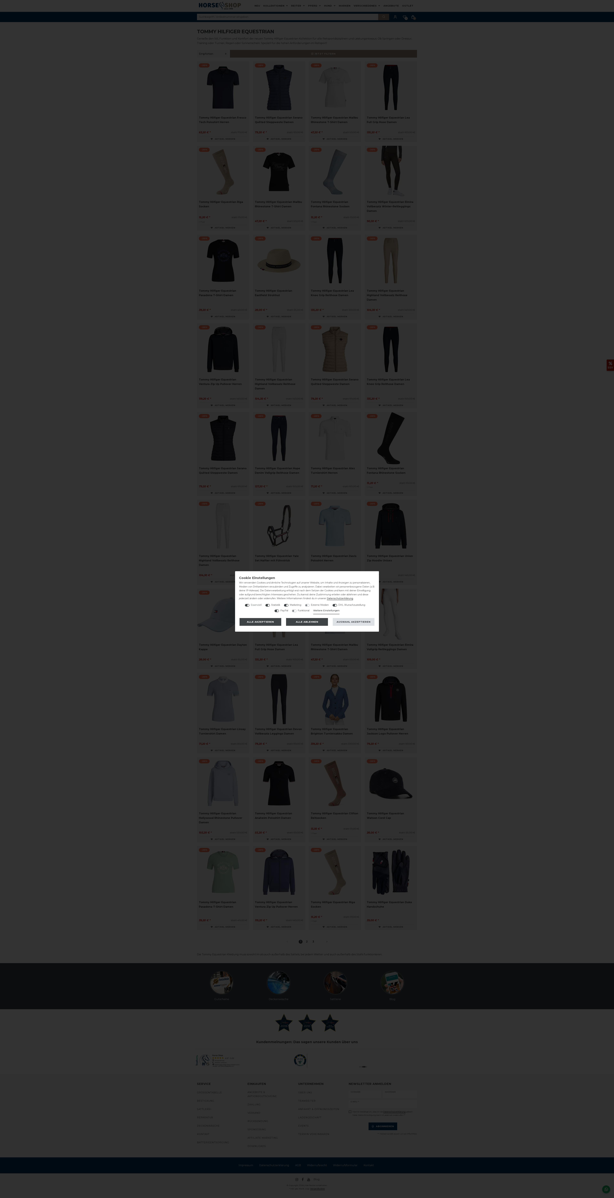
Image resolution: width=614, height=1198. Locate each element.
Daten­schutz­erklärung (340, 598)
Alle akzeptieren (260, 621)
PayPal (284, 610)
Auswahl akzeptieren (353, 621)
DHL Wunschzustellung (351, 604)
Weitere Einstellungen (326, 610)
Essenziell (256, 604)
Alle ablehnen (307, 621)
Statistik (275, 604)
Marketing (295, 604)
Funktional (303, 610)
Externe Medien (320, 604)
